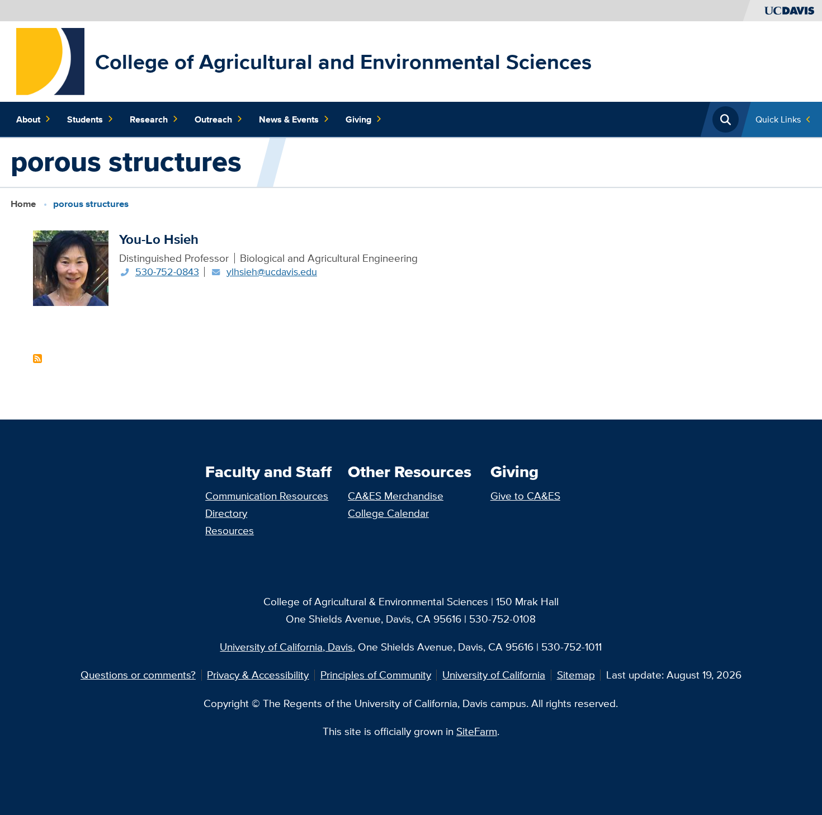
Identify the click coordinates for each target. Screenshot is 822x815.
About (28, 119)
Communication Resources (266, 495)
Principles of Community (375, 674)
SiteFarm (476, 731)
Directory (226, 513)
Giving (358, 119)
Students (85, 119)
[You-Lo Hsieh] (70, 267)
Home (23, 204)
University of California (493, 674)
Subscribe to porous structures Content (37, 358)
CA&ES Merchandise (395, 495)
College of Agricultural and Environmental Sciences (343, 61)
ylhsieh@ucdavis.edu (271, 272)
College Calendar (388, 513)
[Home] (50, 60)
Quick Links (778, 119)
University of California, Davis (286, 646)
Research (149, 119)
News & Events (289, 119)
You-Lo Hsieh (159, 239)
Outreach (213, 119)
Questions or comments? (138, 674)
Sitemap (576, 674)
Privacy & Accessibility (258, 674)
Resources (229, 530)
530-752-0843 (167, 272)
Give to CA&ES (525, 495)
